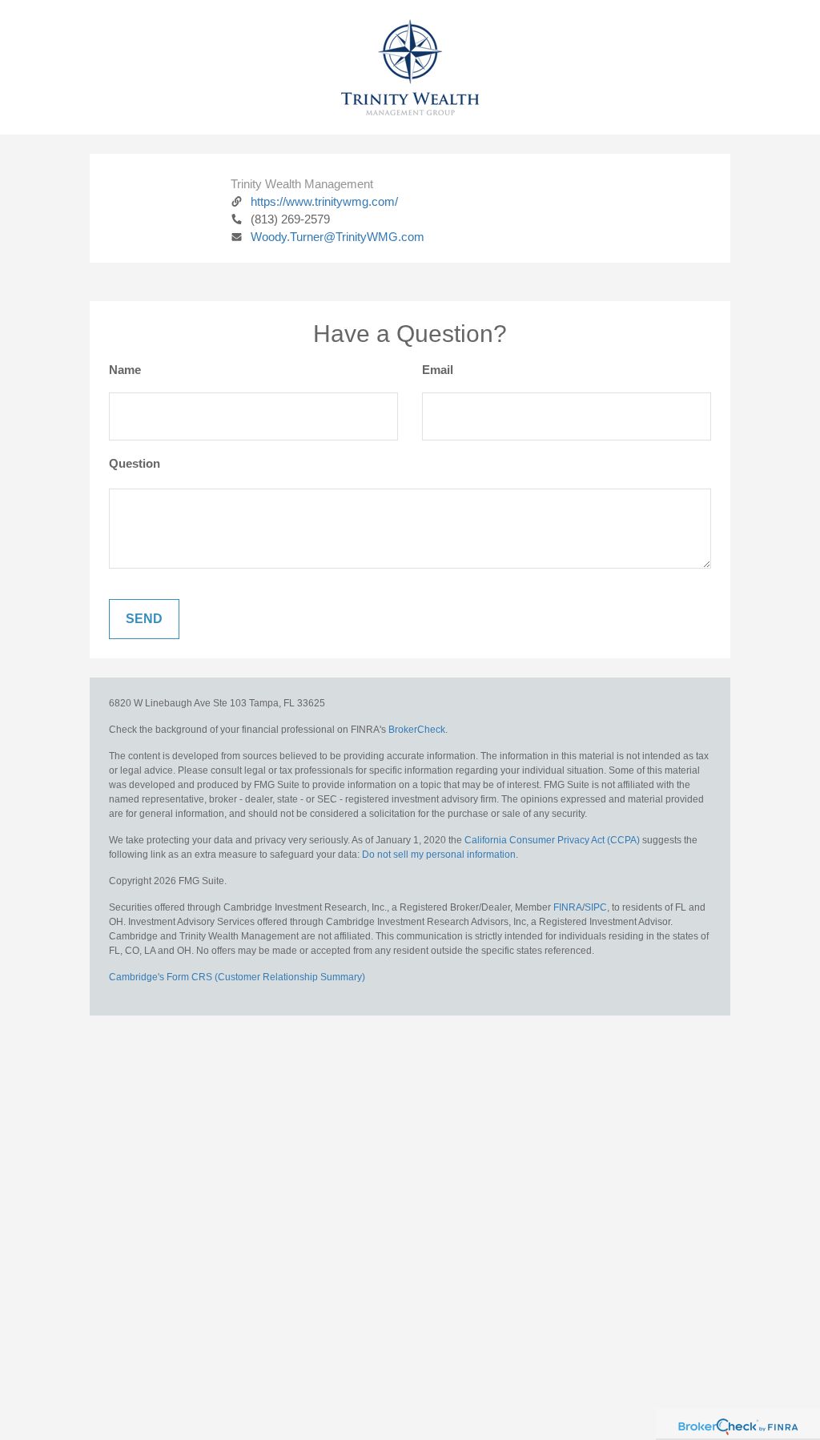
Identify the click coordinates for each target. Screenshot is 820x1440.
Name (125, 369)
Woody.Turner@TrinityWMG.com (337, 236)
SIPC (596, 907)
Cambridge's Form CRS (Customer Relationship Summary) (237, 977)
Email (437, 369)
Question (134, 463)
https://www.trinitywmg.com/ (324, 201)
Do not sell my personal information (439, 854)
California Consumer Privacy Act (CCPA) (552, 840)
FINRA (567, 907)
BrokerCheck (416, 729)
